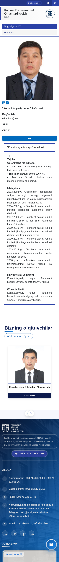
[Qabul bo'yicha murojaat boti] (51, 544)
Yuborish (11, 3)
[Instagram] (14, 533)
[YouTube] (31, 533)
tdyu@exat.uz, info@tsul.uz (32, 523)
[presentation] (31, 413)
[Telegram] (5, 533)
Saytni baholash (32, 453)
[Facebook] (23, 533)
